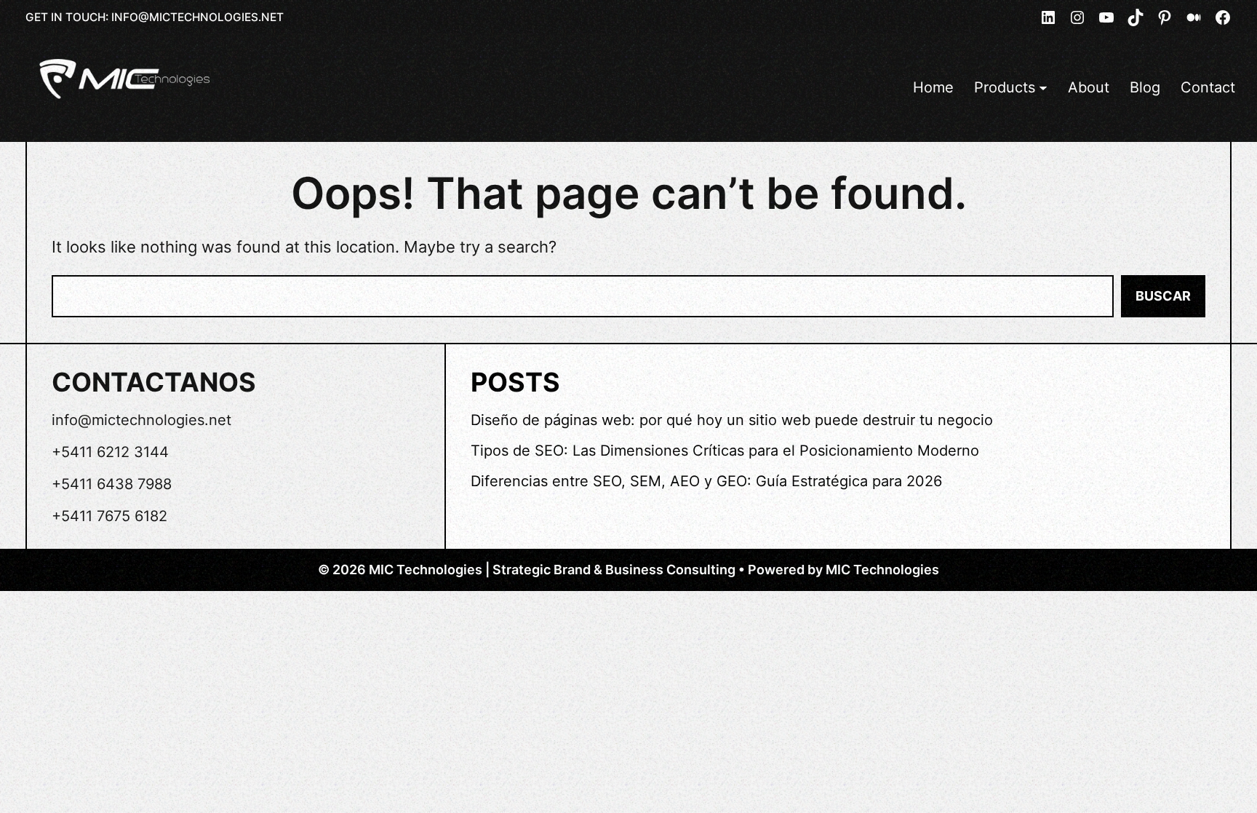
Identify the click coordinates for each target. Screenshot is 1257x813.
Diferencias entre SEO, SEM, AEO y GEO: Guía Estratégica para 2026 (706, 481)
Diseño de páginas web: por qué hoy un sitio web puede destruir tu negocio (732, 420)
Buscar (1163, 296)
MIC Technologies (882, 569)
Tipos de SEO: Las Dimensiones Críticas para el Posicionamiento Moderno (725, 450)
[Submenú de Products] (1043, 87)
